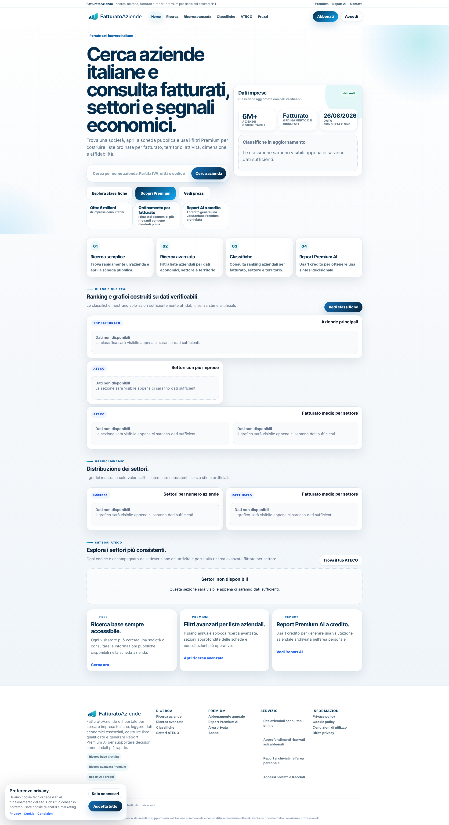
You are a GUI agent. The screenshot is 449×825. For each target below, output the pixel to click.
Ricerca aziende (168, 716)
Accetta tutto (105, 806)
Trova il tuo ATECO (340, 560)
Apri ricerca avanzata (203, 658)
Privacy (15, 813)
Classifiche (226, 16)
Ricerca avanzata (197, 16)
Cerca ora (100, 664)
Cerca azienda (209, 173)
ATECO (246, 16)
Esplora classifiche (109, 193)
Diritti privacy (323, 733)
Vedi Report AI (289, 652)
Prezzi (263, 16)
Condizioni (45, 813)
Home (156, 16)
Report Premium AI (223, 722)
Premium (322, 4)
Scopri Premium (155, 193)
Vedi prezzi (194, 193)
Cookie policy (324, 722)
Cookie (29, 813)
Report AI (339, 4)
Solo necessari (105, 793)
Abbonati (325, 16)
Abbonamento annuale (226, 716)
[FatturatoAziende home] (115, 16)
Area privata (218, 727)
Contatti (356, 4)
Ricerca (172, 16)
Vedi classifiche (343, 307)
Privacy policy (324, 716)
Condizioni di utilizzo (330, 727)
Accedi (351, 16)
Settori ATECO (167, 733)
